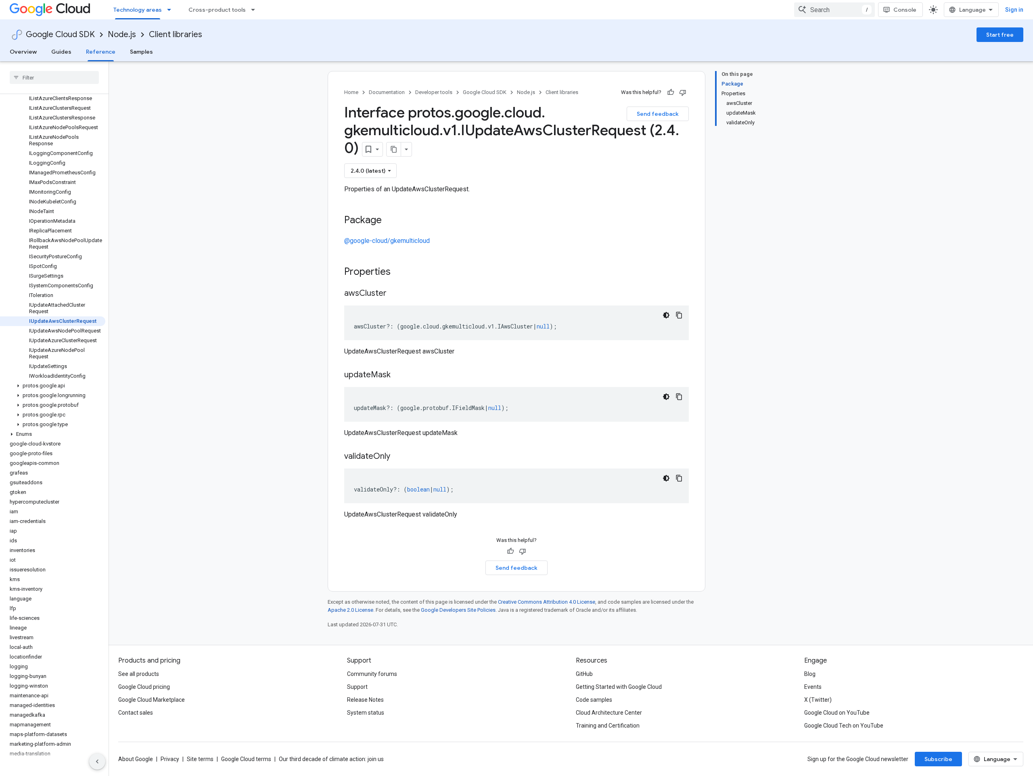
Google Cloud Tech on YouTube (843, 725)
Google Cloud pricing (144, 687)
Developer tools (433, 92)
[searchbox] (54, 77)
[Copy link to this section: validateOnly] (398, 457)
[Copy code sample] (679, 315)
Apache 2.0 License (350, 610)
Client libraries (175, 34)
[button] (52, 386)
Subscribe (938, 759)
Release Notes (365, 700)
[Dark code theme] (666, 315)
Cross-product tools (217, 9)
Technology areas (137, 9)
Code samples (594, 700)
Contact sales (135, 712)
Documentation (387, 92)
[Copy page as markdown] (394, 149)
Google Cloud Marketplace (151, 700)
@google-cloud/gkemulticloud (387, 241)
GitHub (584, 674)
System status (365, 712)
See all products (138, 674)
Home (351, 92)
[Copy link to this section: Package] (390, 221)
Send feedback (658, 113)
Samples (141, 51)
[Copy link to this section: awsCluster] (395, 294)
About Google (135, 759)
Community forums (372, 674)
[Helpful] (671, 92)
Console (904, 9)
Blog (810, 674)
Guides (61, 51)
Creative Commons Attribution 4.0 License (546, 602)
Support (357, 687)
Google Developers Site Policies (458, 610)
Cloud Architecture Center (609, 712)
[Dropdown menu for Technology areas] (171, 9)
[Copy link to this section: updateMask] (399, 375)
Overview (23, 51)
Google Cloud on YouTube (837, 712)
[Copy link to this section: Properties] (401, 272)
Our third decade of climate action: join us (331, 759)
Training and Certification (608, 725)
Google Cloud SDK (60, 34)
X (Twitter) (818, 700)
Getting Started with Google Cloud (619, 687)
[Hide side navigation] (97, 761)
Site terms (200, 759)
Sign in (1014, 9)
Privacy (170, 759)
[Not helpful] (683, 92)
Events (813, 687)
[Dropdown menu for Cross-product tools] (255, 9)
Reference (100, 51)
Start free (1000, 34)
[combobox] (834, 9)
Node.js (122, 34)
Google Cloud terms (246, 759)
